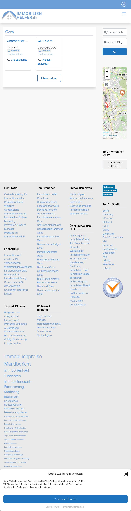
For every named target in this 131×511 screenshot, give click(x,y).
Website (15, 50)
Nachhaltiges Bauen (12, 451)
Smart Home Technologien (44, 333)
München (108, 218)
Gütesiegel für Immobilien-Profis (79, 237)
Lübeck (107, 268)
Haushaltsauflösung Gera (48, 261)
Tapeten (13, 439)
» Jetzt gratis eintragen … (115, 164)
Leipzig (106, 260)
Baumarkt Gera (45, 286)
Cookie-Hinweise (54, 506)
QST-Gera (45, 40)
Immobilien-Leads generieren (80, 275)
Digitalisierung (16, 466)
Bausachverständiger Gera (49, 246)
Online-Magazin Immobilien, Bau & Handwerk (80, 285)
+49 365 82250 (19, 60)
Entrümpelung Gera (48, 278)
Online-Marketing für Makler (15, 462)
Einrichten (12, 375)
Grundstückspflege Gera (47, 272)
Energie (7, 424)
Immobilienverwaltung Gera (49, 219)
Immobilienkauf (16, 370)
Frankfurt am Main (113, 237)
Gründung (22, 420)
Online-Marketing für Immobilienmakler (15, 196)
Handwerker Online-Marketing (15, 219)
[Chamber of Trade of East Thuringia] (107, 104)
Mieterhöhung (11, 412)
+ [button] (107, 71)
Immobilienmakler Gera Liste (47, 196)
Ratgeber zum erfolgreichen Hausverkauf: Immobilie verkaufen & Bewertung (15, 320)
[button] (126, 473)
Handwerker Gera (47, 202)
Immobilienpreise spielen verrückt (79, 211)
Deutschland (110, 190)
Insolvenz (20, 439)
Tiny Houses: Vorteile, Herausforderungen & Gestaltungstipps (49, 321)
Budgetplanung (10, 443)
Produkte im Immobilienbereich (14, 234)
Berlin (106, 210)
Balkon (7, 466)
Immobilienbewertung (13, 447)
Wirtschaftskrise (22, 416)
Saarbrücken (110, 249)
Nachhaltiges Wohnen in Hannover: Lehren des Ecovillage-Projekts (82, 199)
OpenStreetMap (110, 135)
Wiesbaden (109, 264)
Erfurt (106, 226)
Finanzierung (14, 386)
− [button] (107, 76)
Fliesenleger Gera (47, 282)
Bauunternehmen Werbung (13, 203)
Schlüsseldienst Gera (49, 225)
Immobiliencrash (17, 381)
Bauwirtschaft (9, 416)
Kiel (105, 241)
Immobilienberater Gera (47, 253)
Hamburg (108, 214)
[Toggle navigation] (123, 4)
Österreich (108, 186)
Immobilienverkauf (14, 408)
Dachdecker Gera (47, 209)
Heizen (23, 412)
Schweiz (107, 194)
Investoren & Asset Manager (15, 226)
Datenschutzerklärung (73, 506)
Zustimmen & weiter (65, 499)
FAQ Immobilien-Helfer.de (79, 295)
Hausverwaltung (13, 404)
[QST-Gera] (122, 93)
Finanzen (14, 431)
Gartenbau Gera (46, 213)
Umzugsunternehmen (50, 47)
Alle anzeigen (49, 78)
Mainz (106, 229)
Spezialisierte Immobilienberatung (15, 211)
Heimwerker (16, 424)
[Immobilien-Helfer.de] (21, 14)
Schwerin (108, 245)
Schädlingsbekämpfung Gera (49, 230)
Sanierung (8, 454)
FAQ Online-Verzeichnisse (77, 302)
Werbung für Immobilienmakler (80, 252)
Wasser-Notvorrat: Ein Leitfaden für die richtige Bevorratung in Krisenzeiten (15, 337)
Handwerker (9, 428)
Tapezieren (8, 435)
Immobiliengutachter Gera (48, 238)
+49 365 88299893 (44, 62)
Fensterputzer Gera (48, 205)
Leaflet (106, 132)
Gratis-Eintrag (15, 54)
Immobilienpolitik (10, 420)
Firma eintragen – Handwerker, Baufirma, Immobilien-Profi (79, 264)
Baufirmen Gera (46, 267)
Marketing (11, 391)
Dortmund (108, 233)
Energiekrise (11, 400)
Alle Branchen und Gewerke (80, 245)
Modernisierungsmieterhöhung (16, 458)
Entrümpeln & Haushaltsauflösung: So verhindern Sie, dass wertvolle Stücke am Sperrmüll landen (16, 284)
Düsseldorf (109, 252)
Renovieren (23, 431)
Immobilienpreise (23, 356)
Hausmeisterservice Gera (48, 292)
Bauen (7, 431)
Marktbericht (17, 363)
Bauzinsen (11, 396)
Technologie (18, 454)
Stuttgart (107, 222)
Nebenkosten (20, 428)
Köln (105, 256)
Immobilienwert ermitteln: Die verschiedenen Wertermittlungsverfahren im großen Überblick (18, 262)
